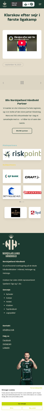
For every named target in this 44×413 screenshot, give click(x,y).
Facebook (7, 340)
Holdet (9, 301)
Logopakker (11, 312)
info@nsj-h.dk (8, 329)
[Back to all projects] (22, 82)
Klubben (9, 305)
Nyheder (9, 294)
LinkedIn (6, 347)
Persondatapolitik (36, 388)
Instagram (7, 344)
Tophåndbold (11, 309)
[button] (40, 4)
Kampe (9, 298)
